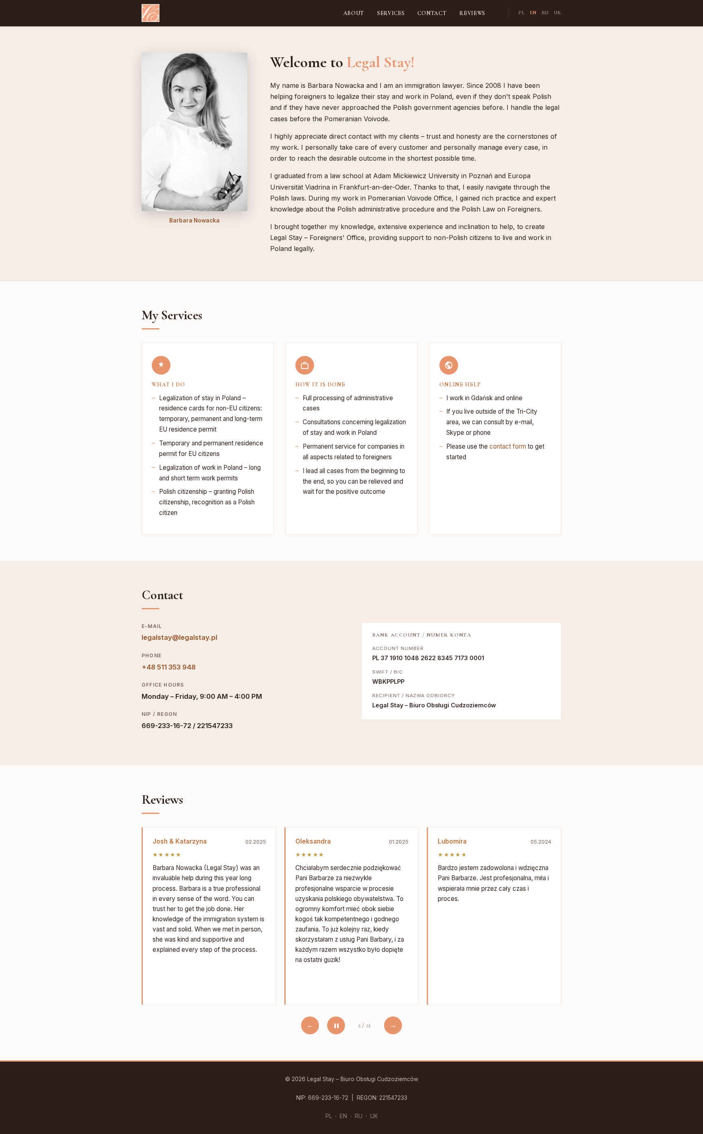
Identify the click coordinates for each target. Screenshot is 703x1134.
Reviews (472, 13)
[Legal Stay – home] (150, 13)
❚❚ (336, 1025)
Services (390, 13)
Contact (431, 13)
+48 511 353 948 (169, 667)
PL (521, 12)
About (353, 13)
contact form (507, 446)
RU (545, 12)
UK (557, 12)
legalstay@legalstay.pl (179, 637)
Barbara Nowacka (194, 220)
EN (533, 12)
